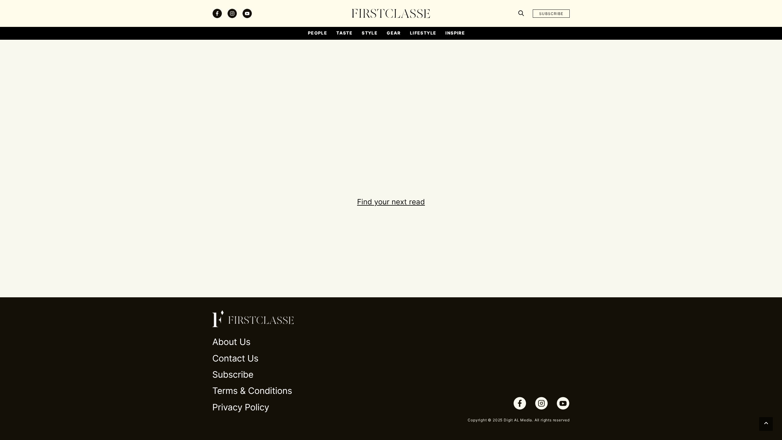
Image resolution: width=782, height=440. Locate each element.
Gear (394, 32)
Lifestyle (423, 32)
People (317, 32)
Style (370, 32)
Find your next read (391, 201)
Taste (344, 32)
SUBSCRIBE (551, 13)
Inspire (455, 32)
